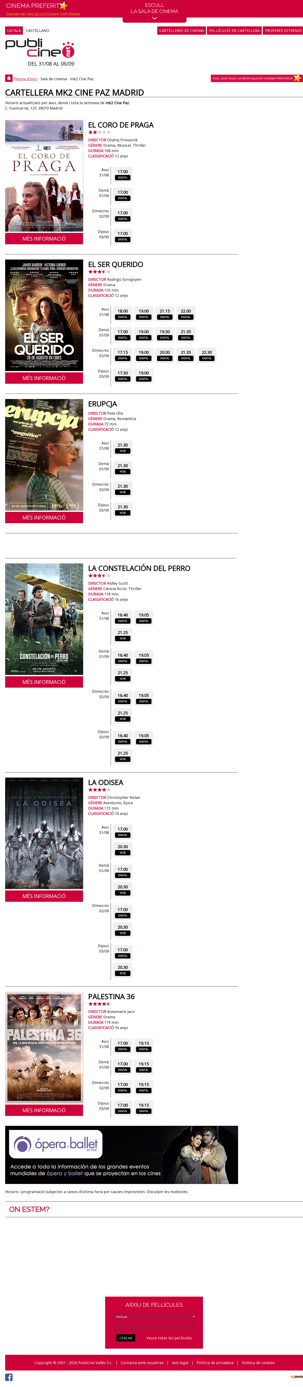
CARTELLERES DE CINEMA (181, 30)
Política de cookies (258, 1362)
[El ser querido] (44, 369)
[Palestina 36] (44, 1101)
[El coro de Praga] (44, 230)
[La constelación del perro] (44, 673)
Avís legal (180, 1362)
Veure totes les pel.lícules (169, 1337)
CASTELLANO (37, 30)
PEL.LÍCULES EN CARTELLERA (234, 30)
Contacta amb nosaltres (142, 1362)
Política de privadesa (215, 1362)
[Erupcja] (44, 509)
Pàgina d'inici (25, 78)
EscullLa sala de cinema (154, 8)
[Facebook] (10, 1382)
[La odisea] (44, 887)
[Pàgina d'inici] (40, 49)
